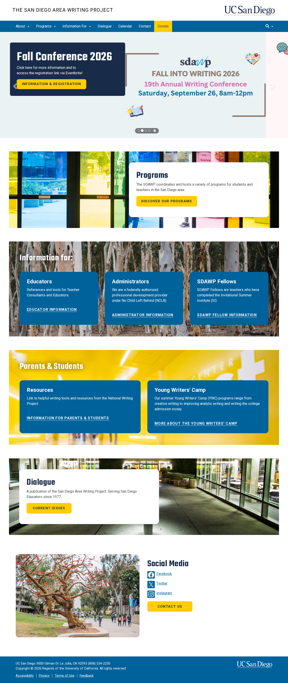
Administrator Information (142, 315)
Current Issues (49, 508)
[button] (144, 85)
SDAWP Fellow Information (227, 315)
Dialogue (105, 26)
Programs (44, 26)
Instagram (164, 593)
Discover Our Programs (166, 201)
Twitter (161, 583)
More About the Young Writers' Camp (196, 423)
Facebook (164, 574)
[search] (269, 26)
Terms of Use (64, 676)
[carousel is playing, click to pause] (155, 130)
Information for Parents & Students (68, 418)
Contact (145, 26)
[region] (144, 85)
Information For (75, 26)
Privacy (44, 676)
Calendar (125, 26)
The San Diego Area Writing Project (62, 10)
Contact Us (170, 606)
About (21, 26)
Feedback (87, 676)
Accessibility (25, 676)
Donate (163, 26)
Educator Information (52, 309)
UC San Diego (250, 12)
